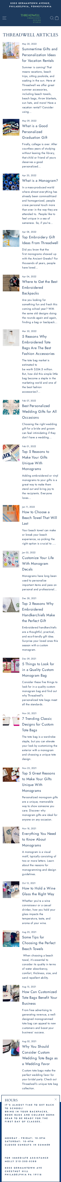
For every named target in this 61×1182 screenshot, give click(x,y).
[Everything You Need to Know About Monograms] (11, 835)
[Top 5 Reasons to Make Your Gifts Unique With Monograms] (11, 452)
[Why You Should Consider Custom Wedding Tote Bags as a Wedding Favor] (11, 1048)
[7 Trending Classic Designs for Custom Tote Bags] (11, 719)
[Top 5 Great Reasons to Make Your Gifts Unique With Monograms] (11, 774)
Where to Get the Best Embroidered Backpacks (39, 287)
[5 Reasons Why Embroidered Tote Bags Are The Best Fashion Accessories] (11, 337)
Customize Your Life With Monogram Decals (38, 563)
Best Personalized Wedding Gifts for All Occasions (39, 411)
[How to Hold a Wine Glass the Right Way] (11, 889)
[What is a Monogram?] (11, 182)
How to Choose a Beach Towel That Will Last (39, 517)
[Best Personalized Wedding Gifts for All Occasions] (11, 407)
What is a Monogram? (40, 180)
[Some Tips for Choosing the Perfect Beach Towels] (11, 938)
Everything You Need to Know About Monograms (39, 839)
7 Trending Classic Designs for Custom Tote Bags (38, 724)
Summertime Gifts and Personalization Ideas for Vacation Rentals (40, 54)
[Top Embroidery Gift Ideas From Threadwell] (11, 238)
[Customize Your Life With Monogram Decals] (11, 559)
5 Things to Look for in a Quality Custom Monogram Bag (38, 669)
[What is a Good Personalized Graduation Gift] (11, 127)
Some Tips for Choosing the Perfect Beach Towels (38, 942)
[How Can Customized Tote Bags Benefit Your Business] (11, 993)
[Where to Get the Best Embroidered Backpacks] (11, 283)
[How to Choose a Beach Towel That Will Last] (11, 513)
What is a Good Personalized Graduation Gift (35, 131)
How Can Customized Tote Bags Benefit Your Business (39, 997)
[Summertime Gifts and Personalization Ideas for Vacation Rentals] (11, 50)
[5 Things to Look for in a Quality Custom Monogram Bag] (11, 665)
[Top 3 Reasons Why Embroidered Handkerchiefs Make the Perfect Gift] (11, 604)
